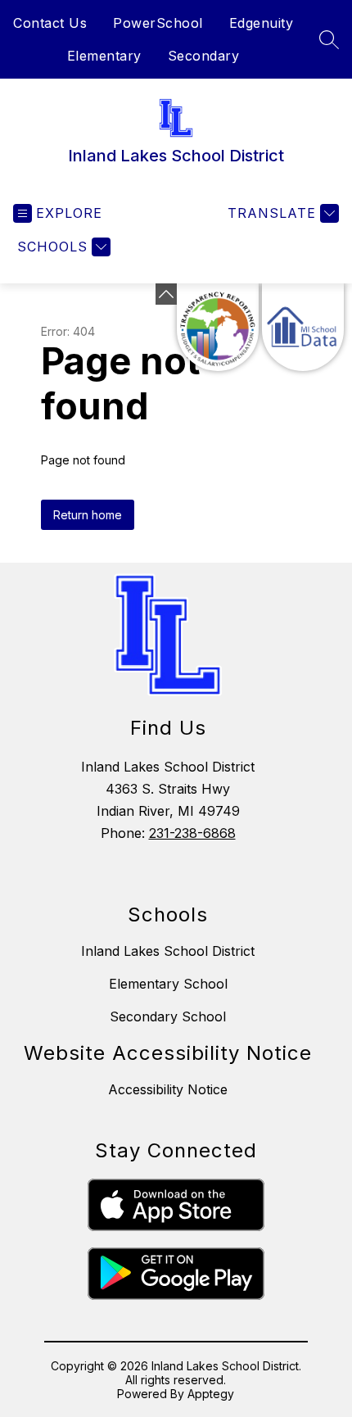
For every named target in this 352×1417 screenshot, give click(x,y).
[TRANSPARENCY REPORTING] (218, 327)
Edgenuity (261, 23)
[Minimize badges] (166, 294)
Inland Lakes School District (168, 951)
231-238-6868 (192, 833)
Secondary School (168, 1016)
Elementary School (168, 984)
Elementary (104, 56)
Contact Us (50, 23)
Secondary (204, 56)
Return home (87, 515)
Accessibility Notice (168, 1089)
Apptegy (210, 1394)
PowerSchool (158, 23)
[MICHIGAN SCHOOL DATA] (303, 327)
